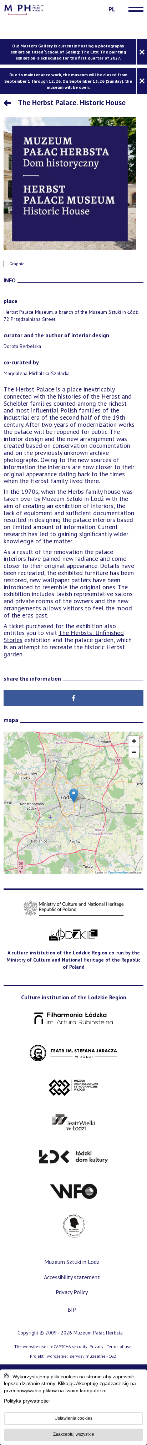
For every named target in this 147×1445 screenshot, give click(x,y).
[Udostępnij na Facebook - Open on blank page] (73, 698)
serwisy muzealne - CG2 (93, 1356)
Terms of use (119, 1346)
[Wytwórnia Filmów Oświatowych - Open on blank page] (73, 1191)
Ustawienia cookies (73, 1418)
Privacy (96, 1346)
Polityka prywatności (27, 1401)
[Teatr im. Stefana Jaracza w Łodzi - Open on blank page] (73, 1053)
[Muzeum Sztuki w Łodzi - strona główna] (24, 9)
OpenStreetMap (117, 872)
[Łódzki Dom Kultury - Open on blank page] (73, 1157)
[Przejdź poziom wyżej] (9, 103)
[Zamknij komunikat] (141, 52)
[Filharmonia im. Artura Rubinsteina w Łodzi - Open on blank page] (73, 1018)
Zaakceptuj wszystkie (73, 1434)
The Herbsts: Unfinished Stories (64, 636)
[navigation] (134, 9)
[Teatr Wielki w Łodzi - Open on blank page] (73, 1122)
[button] (73, 795)
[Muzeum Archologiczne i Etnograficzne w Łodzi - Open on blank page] (74, 1088)
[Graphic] (70, 183)
